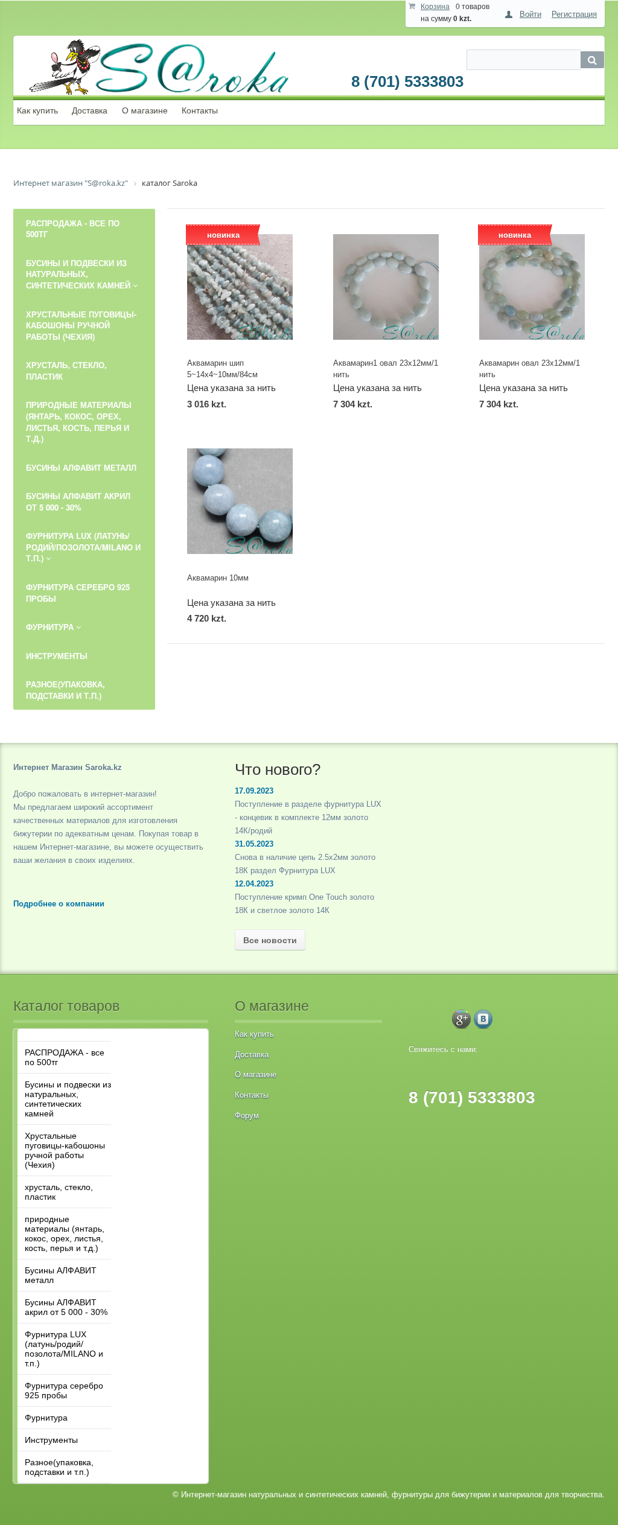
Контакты (200, 110)
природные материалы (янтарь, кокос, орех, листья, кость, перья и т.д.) (64, 1233)
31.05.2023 (254, 843)
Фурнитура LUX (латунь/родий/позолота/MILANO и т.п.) (64, 1348)
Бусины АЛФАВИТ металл (61, 1275)
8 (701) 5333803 (407, 81)
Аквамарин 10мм (218, 577)
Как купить (37, 110)
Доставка (89, 110)
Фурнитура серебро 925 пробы (64, 1390)
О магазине (145, 110)
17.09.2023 (254, 790)
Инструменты (51, 1440)
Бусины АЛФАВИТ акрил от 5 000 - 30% (66, 1307)
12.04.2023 (254, 883)
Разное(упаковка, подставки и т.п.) (59, 1467)
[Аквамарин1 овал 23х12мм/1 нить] (386, 286)
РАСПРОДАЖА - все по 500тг (64, 1057)
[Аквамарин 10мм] (240, 501)
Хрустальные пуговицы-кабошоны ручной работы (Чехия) (65, 1150)
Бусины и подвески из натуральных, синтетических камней (68, 1099)
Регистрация (574, 14)
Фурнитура (46, 1417)
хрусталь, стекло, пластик (59, 1192)
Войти (530, 14)
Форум (247, 1115)
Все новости (270, 940)
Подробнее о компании (58, 903)
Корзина (435, 6)
